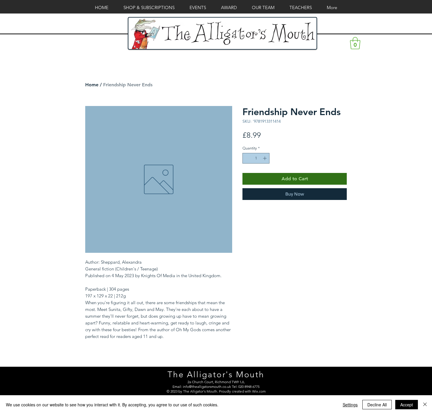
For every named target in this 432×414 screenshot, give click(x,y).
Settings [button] (350, 405)
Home (91, 84)
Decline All (377, 405)
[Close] (424, 404)
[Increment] (265, 158)
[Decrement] (246, 158)
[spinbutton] (256, 158)
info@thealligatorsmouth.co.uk (207, 386)
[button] (355, 43)
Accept (406, 405)
